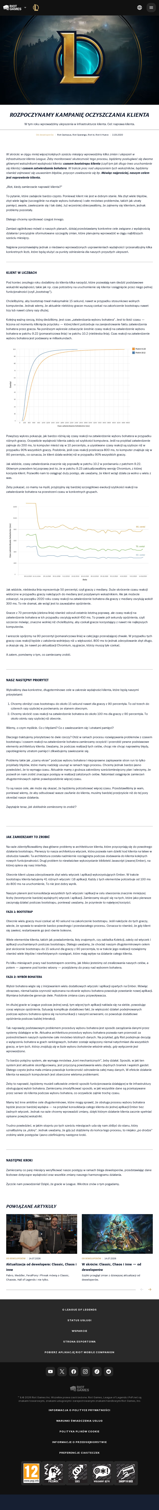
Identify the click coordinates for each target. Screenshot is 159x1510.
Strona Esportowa (79, 1341)
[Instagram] (85, 1371)
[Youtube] (50, 1371)
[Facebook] (73, 1371)
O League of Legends (79, 1309)
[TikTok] (97, 1371)
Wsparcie (79, 1330)
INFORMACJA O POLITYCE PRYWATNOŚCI (79, 1410)
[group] (79, 1248)
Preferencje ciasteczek (79, 1452)
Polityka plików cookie (79, 1431)
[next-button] (150, 1289)
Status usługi (79, 1320)
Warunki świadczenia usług (79, 1420)
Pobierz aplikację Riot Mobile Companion (79, 1352)
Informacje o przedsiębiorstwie (79, 1442)
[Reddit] (108, 1371)
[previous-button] (142, 1289)
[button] (45, 134)
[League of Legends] (36, 7)
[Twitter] (62, 1371)
